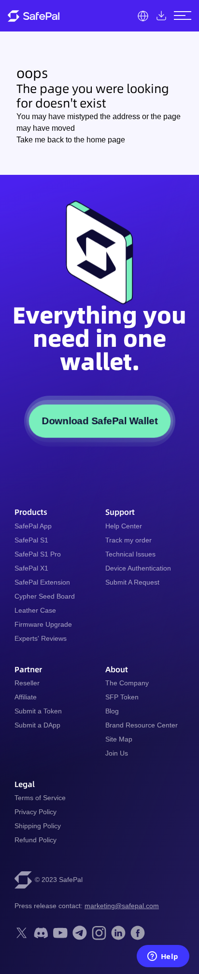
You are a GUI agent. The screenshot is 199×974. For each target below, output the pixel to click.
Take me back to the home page (70, 140)
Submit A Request (132, 582)
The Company (127, 683)
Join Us (116, 753)
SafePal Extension (42, 582)
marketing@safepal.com (122, 906)
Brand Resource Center (141, 725)
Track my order (128, 540)
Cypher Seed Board (44, 596)
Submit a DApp (37, 725)
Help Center (123, 526)
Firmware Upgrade (43, 624)
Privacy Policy (35, 812)
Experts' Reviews (40, 638)
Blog (112, 711)
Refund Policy (35, 840)
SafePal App (33, 526)
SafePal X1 (31, 568)
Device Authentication (138, 568)
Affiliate (25, 697)
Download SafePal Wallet (99, 420)
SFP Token (122, 697)
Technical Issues (130, 554)
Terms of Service (40, 798)
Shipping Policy (37, 826)
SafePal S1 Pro (37, 554)
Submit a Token (38, 711)
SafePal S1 (31, 540)
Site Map (118, 739)
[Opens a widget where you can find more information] (162, 957)
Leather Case (35, 610)
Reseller (27, 683)
